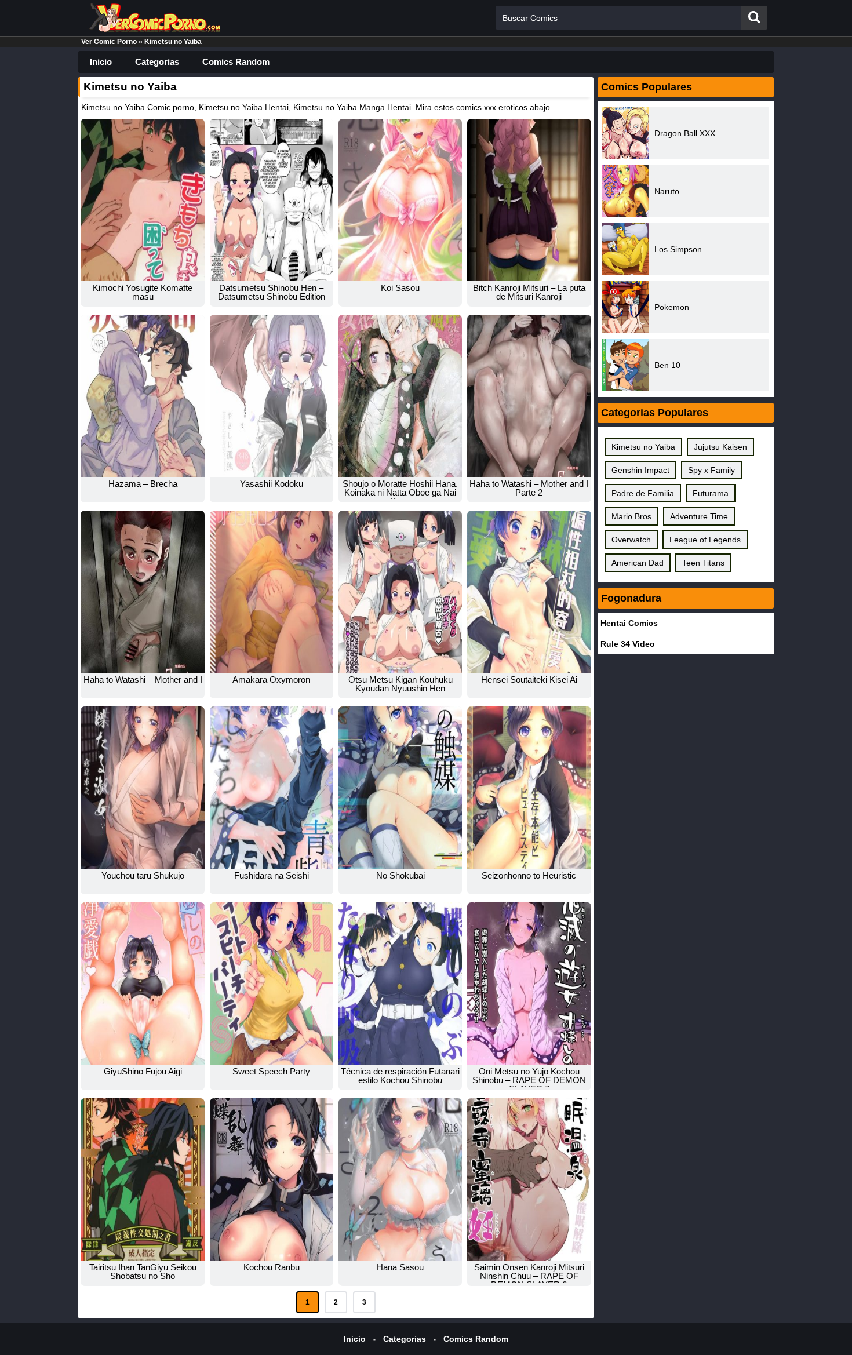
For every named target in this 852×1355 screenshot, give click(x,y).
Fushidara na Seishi (271, 875)
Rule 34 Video (627, 644)
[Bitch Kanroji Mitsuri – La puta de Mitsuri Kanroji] (529, 200)
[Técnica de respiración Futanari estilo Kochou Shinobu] (400, 983)
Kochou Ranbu (271, 1267)
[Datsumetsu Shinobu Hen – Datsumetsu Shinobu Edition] (271, 200)
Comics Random (236, 62)
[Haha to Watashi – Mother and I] (142, 592)
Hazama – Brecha (142, 484)
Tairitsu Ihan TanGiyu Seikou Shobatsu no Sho (142, 1271)
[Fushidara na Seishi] (271, 787)
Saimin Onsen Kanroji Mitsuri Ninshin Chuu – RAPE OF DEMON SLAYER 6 (529, 1276)
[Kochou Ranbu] (271, 1179)
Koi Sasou (400, 288)
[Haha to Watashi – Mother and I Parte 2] (529, 396)
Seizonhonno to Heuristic (529, 875)
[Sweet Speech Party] (271, 983)
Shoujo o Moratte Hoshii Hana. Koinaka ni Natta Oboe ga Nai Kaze (400, 492)
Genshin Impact (640, 470)
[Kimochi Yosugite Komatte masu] (142, 200)
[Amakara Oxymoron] (271, 592)
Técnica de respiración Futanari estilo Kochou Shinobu (400, 1075)
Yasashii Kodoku (271, 484)
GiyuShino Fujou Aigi (143, 1071)
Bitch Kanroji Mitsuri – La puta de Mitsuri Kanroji (529, 292)
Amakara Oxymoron (271, 679)
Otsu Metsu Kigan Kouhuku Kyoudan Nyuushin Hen (400, 684)
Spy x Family (711, 470)
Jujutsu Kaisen (720, 446)
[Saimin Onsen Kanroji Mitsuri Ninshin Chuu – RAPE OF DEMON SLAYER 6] (529, 1179)
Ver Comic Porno (109, 42)
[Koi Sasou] (400, 200)
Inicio (101, 62)
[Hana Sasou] (400, 1179)
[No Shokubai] (400, 787)
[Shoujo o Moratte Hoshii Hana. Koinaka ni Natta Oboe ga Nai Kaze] (400, 396)
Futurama (711, 493)
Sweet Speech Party (271, 1071)
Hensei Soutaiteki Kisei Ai (529, 679)
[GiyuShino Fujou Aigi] (142, 983)
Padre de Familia (642, 493)
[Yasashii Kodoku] (271, 396)
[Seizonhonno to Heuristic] (529, 787)
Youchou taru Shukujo (142, 875)
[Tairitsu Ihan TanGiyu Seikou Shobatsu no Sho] (142, 1179)
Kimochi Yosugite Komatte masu (142, 292)
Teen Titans (703, 562)
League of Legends (705, 539)
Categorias (157, 62)
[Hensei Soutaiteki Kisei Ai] (529, 592)
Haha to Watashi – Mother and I (142, 679)
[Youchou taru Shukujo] (142, 787)
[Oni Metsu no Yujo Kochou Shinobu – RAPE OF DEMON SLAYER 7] (529, 983)
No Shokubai (400, 875)
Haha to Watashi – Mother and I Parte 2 (528, 488)
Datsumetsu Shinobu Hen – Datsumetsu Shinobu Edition (271, 292)
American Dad (637, 562)
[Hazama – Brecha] (142, 396)
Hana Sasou (400, 1267)
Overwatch (631, 539)
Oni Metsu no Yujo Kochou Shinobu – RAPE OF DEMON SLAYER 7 (529, 1080)
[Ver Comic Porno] (153, 26)
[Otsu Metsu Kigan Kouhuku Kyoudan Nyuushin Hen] (400, 592)
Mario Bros (631, 516)
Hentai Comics (629, 623)
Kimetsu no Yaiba (643, 446)
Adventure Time (699, 516)
